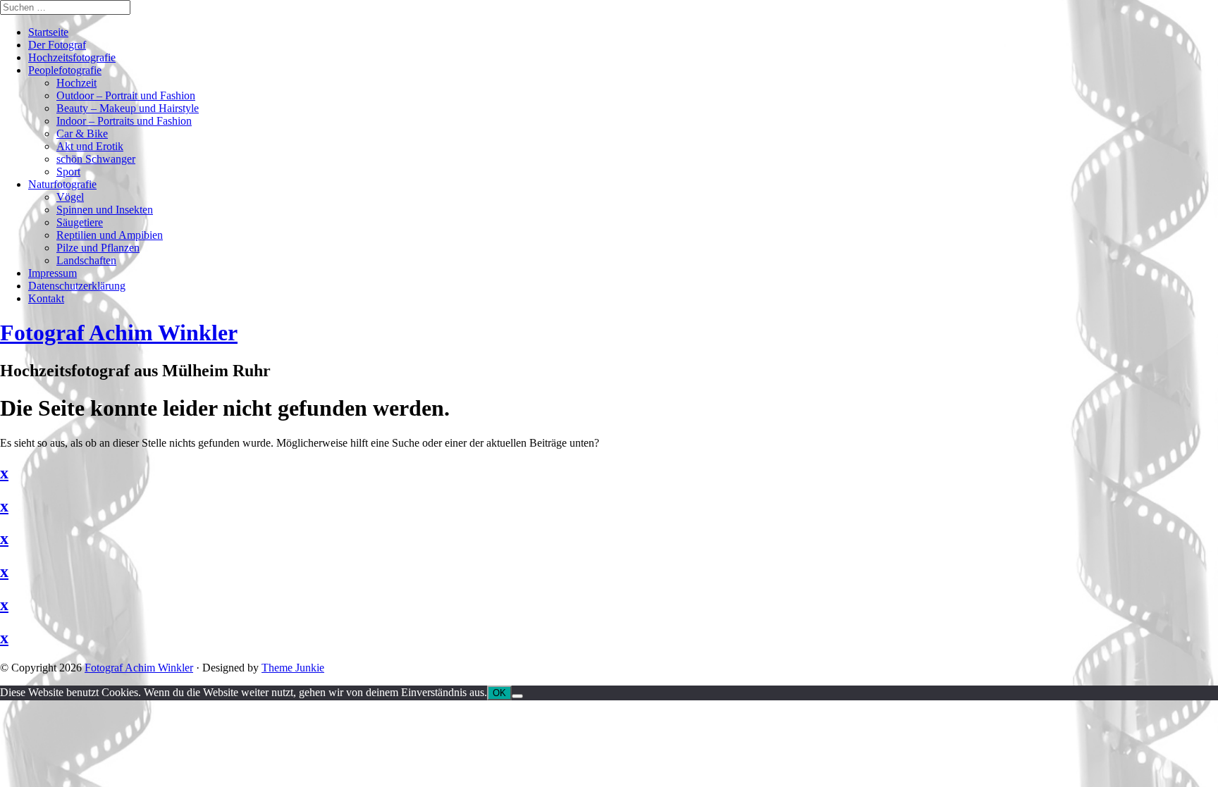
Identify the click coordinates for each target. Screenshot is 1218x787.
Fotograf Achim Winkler (139, 668)
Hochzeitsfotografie (72, 57)
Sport (68, 172)
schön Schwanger (95, 159)
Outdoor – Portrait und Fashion (125, 95)
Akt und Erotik (89, 146)
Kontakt (46, 298)
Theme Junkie (293, 668)
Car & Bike (82, 134)
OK (499, 693)
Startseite (48, 32)
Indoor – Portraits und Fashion (124, 121)
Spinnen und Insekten (104, 210)
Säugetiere (79, 222)
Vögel (70, 197)
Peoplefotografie (65, 70)
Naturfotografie (62, 184)
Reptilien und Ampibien (109, 235)
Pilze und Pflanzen (98, 248)
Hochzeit (76, 83)
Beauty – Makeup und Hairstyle (127, 108)
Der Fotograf (57, 45)
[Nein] (517, 696)
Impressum (52, 273)
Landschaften (86, 260)
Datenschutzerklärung (76, 286)
